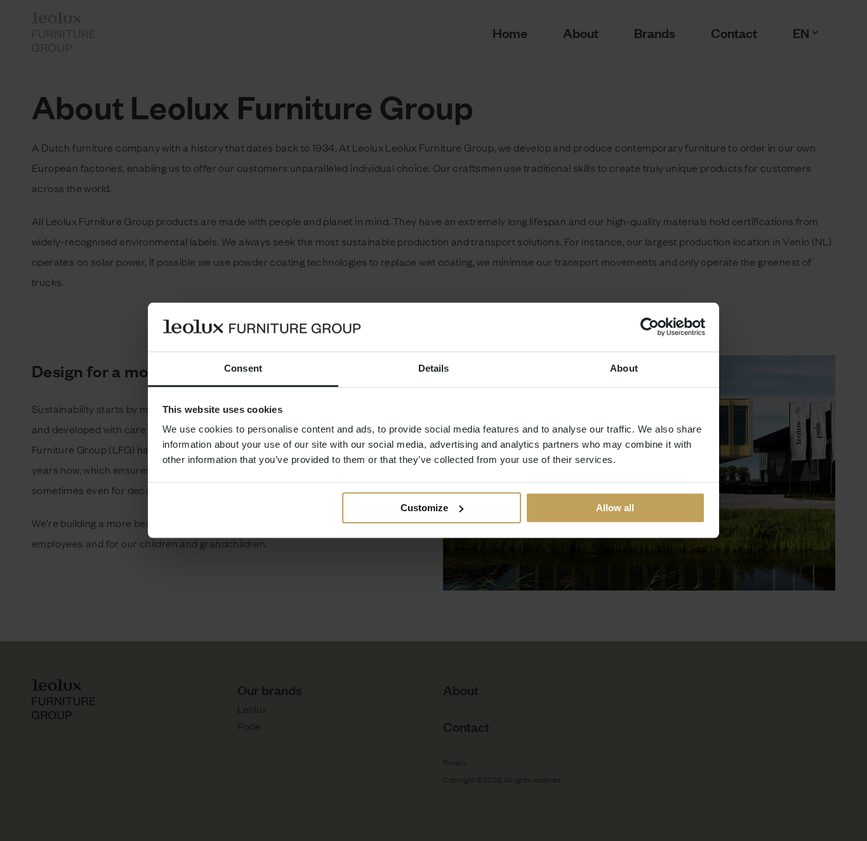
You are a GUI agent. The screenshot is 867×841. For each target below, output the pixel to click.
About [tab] (624, 368)
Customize (424, 507)
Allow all (615, 507)
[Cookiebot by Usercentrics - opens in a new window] (649, 327)
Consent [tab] (243, 368)
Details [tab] (433, 368)
